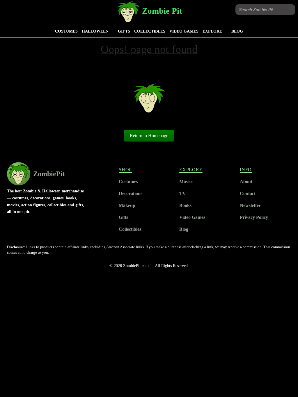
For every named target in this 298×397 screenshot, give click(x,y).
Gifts (124, 31)
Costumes (66, 31)
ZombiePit (49, 174)
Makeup (127, 205)
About (246, 181)
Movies (186, 181)
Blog (237, 31)
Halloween (95, 31)
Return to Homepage (149, 135)
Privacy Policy (254, 217)
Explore (212, 31)
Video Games (183, 31)
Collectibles (149, 31)
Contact (248, 193)
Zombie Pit (162, 10)
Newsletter (250, 205)
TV (182, 193)
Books (185, 205)
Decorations (130, 193)
